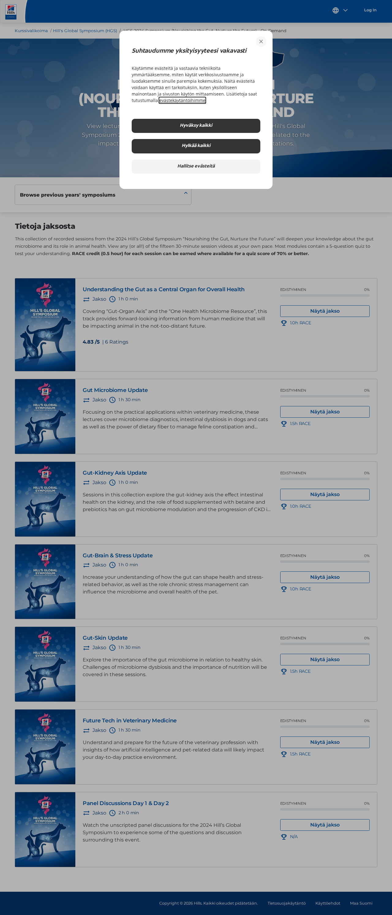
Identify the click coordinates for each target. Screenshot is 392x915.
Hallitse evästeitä (196, 166)
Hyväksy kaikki (196, 125)
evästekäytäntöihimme (182, 100)
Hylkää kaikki (196, 146)
